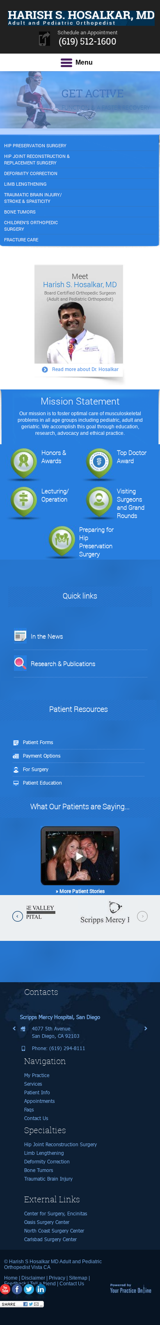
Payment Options (41, 756)
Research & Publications (63, 663)
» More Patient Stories (80, 891)
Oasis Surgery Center (46, 1222)
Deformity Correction (47, 1162)
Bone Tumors (38, 1170)
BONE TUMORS (20, 212)
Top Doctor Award (131, 456)
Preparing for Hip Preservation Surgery (96, 541)
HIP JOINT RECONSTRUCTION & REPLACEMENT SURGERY (37, 159)
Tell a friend (43, 1284)
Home (11, 1278)
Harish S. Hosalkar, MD (80, 280)
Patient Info (37, 1092)
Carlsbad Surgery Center (50, 1239)
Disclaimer (33, 1278)
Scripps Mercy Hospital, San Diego (60, 1017)
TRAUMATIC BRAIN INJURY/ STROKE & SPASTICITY (33, 197)
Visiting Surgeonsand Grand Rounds (130, 503)
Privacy (57, 1278)
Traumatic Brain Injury (48, 1179)
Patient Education (42, 783)
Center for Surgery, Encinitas (55, 1213)
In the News (47, 636)
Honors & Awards (53, 456)
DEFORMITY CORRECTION (30, 173)
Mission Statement (80, 401)
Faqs (29, 1110)
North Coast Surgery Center (54, 1231)
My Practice (36, 1075)
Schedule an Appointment (87, 38)
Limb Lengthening (44, 1153)
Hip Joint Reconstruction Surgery (60, 1144)
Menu (84, 62)
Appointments (39, 1101)
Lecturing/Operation (55, 495)
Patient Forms (38, 742)
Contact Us (36, 1118)
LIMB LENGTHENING (25, 184)
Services (33, 1084)
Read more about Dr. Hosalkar (85, 369)
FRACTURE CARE (21, 239)
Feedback (15, 1284)
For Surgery (35, 769)
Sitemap (78, 1278)
